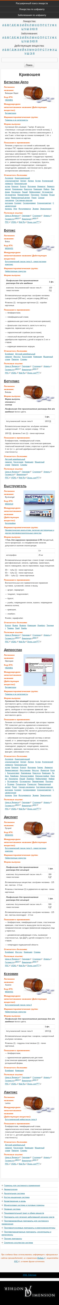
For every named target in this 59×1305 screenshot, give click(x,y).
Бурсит (23, 186)
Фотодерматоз (24, 209)
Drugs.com (33, 222)
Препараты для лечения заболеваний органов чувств (29, 1216)
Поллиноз (35, 195)
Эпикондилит (45, 209)
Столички (37, 216)
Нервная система (12, 1208)
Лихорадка (15, 192)
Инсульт (17, 357)
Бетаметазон (10, 113)
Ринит (34, 198)
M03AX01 (9, 248)
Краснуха (28, 189)
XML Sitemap (29, 1275)
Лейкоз (46, 189)
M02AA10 (9, 504)
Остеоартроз (10, 195)
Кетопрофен (10, 523)
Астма (38, 181)
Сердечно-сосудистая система (18, 1242)
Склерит (17, 203)
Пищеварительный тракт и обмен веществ (24, 1212)
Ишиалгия (45, 770)
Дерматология (10, 1189)
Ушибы (24, 628)
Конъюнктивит (13, 773)
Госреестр (9, 219)
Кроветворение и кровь (15, 1201)
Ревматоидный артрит (20, 198)
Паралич (15, 359)
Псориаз (44, 195)
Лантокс (10, 1092)
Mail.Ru (22, 222)
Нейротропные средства (15, 271)
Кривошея (38, 189)
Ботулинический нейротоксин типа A (21, 1119)
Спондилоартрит (44, 203)
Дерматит (41, 186)
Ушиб (17, 628)
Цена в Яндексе (12, 216)
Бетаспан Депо (16, 82)
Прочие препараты (13, 1238)
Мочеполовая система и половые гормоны (24, 1205)
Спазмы (23, 359)
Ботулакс (11, 381)
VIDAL (13, 222)
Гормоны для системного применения (22, 1185)
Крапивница (17, 189)
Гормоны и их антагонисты (16, 120)
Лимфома (14, 776)
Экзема (35, 209)
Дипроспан (13, 650)
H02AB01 (9, 100)
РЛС (7, 222)
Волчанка (32, 186)
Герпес (40, 767)
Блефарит (9, 354)
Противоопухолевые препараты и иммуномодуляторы (29, 1227)
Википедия (26, 219)
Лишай (25, 192)
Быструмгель (15, 486)
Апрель (47, 216)
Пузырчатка (21, 784)
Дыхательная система (14, 1193)
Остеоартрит (47, 192)
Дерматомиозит (11, 770)
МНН (17, 218)
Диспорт (11, 817)
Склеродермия (29, 203)
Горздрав (26, 216)
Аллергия (9, 178)
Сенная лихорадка (27, 787)
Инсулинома (25, 770)
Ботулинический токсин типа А (18, 1005)
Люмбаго (41, 625)
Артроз (31, 181)
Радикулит (32, 784)
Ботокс (9, 230)
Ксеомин (11, 974)
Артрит (23, 181)
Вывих (15, 625)
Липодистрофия (27, 776)
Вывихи (22, 625)
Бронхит (15, 186)
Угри (15, 209)
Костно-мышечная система (17, 1197)
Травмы (10, 628)
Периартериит (23, 195)
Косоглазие (27, 357)
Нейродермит (35, 192)
